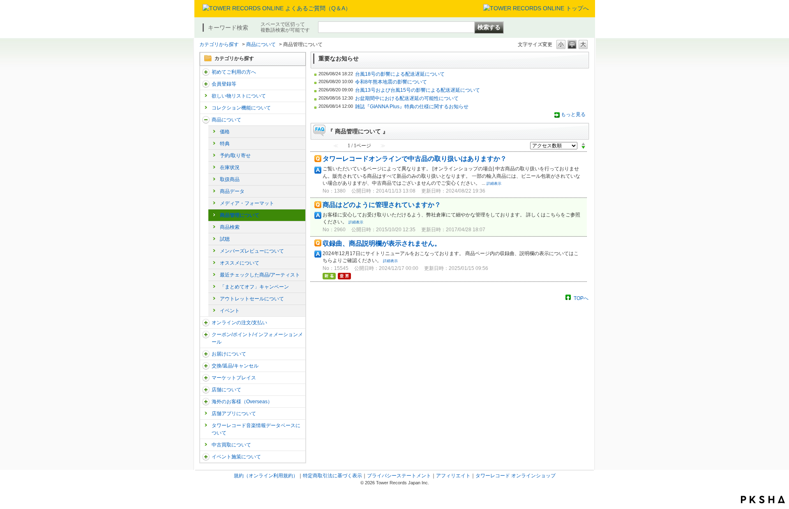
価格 (225, 132)
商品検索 (230, 227)
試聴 (225, 239)
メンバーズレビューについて (252, 251)
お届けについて (229, 354)
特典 (225, 143)
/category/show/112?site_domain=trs (206, 72)
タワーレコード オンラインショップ (515, 475)
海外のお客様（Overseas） (242, 401)
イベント (230, 311)
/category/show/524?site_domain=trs (206, 456)
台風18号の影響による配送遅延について (400, 74)
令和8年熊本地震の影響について (391, 82)
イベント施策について (236, 457)
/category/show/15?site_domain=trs (206, 119)
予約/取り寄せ (235, 155)
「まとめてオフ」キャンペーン (254, 287)
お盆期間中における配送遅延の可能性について (407, 98)
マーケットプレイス (234, 378)
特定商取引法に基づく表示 (332, 475)
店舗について (226, 390)
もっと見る (573, 114)
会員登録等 (224, 84)
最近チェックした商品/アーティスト (260, 275)
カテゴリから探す (219, 44)
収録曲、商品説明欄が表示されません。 (382, 243)
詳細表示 (494, 183)
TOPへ (581, 298)
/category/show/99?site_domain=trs (206, 389)
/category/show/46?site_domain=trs (206, 354)
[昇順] (583, 143)
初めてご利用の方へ (234, 72)
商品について (261, 44)
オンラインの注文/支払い (239, 322)
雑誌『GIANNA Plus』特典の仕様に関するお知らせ (411, 106)
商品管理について (239, 215)
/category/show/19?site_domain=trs (206, 366)
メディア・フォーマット (247, 203)
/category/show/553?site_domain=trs (206, 377)
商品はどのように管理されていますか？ (382, 204)
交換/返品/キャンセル (235, 366)
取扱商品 (230, 179)
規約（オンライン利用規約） (266, 475)
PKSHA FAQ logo (763, 499)
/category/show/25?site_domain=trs (206, 401)
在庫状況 (230, 167)
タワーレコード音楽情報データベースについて (256, 429)
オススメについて (239, 263)
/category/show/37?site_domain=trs (206, 322)
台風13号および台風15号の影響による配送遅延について (417, 90)
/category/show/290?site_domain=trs (206, 84)
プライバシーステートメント (399, 475)
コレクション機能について (241, 108)
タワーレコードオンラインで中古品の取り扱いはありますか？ (415, 158)
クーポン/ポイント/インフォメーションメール (257, 338)
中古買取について (231, 445)
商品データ (232, 191)
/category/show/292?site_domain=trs (206, 334)
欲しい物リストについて (239, 96)
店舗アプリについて (234, 413)
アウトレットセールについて (252, 299)
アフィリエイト (453, 475)
